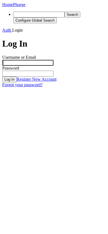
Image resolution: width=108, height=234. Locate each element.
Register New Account (36, 79)
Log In (9, 79)
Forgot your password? (22, 84)
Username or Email (19, 57)
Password (10, 68)
